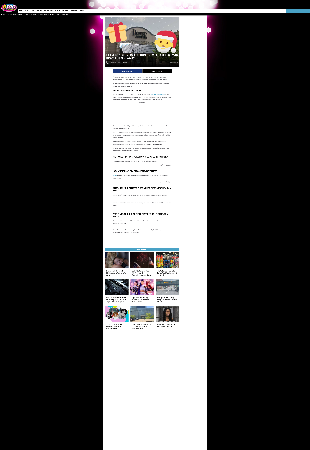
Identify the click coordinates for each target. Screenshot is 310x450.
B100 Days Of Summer (44, 14)
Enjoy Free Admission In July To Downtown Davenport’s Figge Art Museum (141, 326)
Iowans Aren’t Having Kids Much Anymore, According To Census (116, 273)
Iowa (147, 230)
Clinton (136, 230)
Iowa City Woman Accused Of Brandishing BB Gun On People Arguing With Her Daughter (116, 300)
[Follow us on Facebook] (272, 11)
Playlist (57, 11)
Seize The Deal (55, 14)
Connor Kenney (113, 62)
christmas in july (129, 230)
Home (20, 11)
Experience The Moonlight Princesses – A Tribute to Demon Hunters (140, 300)
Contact (82, 11)
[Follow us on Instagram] (276, 11)
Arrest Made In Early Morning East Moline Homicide (166, 325)
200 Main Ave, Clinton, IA (158, 94)
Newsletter (73, 11)
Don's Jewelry (141, 230)
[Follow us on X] (280, 11)
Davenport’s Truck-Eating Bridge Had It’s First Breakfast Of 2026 (167, 300)
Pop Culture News (134, 232)
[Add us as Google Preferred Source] (268, 11)
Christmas (122, 230)
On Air (26, 11)
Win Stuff (65, 11)
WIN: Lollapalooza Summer (15, 14)
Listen (32, 11)
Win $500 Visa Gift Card (30, 14)
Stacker (115, 175)
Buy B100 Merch (48, 11)
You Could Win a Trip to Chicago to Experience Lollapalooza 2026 (114, 326)
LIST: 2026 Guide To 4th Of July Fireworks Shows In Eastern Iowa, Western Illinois (141, 273)
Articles (121, 232)
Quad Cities (156, 230)
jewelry (150, 230)
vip (160, 230)
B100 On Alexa (65, 14)
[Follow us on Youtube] (284, 11)
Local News (126, 232)
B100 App (39, 11)
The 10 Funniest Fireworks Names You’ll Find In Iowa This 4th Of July (167, 273)
